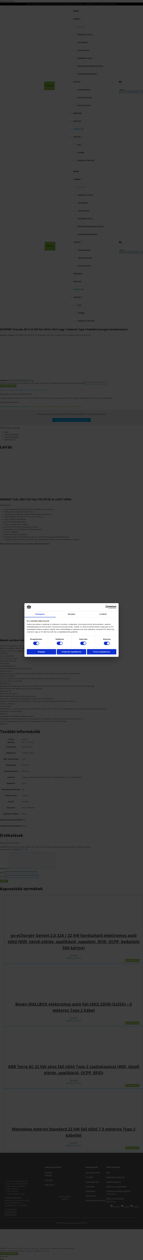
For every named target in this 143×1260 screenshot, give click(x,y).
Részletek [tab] (71, 614)
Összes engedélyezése (101, 652)
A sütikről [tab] (102, 614)
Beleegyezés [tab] (40, 614)
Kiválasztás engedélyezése (71, 652)
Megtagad (41, 652)
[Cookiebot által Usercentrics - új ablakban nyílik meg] (107, 607)
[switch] (60, 643)
